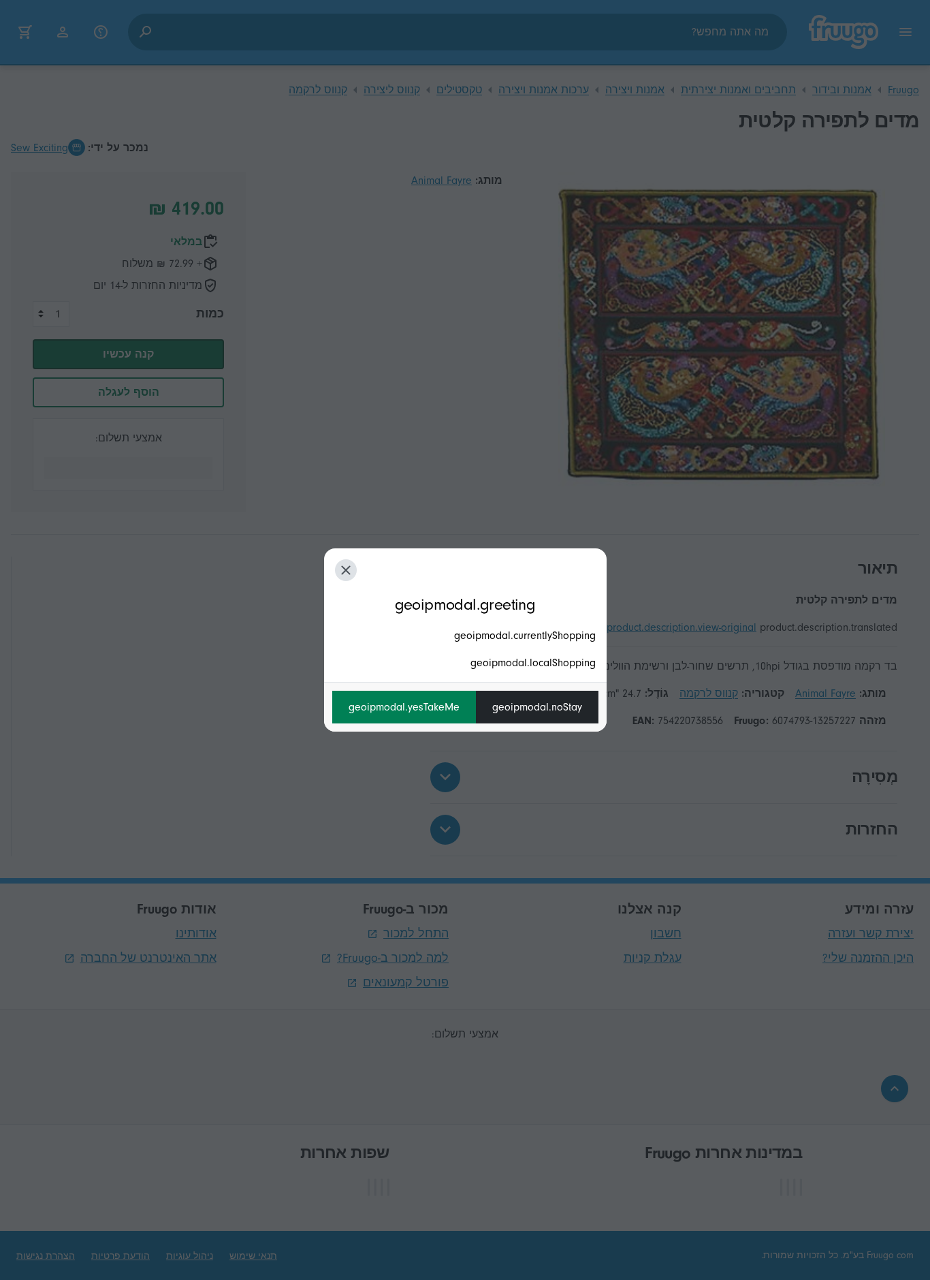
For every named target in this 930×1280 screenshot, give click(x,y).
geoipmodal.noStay (537, 707)
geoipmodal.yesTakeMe (404, 707)
